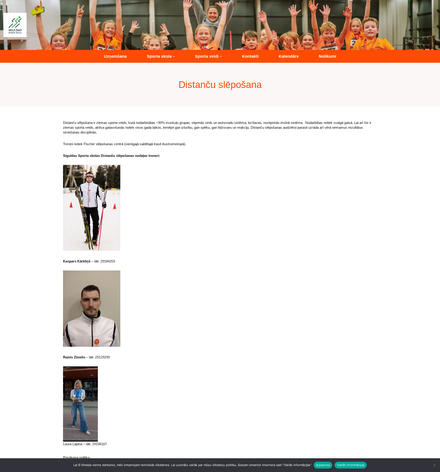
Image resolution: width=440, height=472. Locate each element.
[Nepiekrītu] (434, 465)
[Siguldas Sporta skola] (15, 25)
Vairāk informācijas (350, 465)
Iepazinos (323, 465)
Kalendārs (289, 56)
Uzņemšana (115, 56)
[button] (174, 56)
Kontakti (250, 56)
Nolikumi (327, 56)
